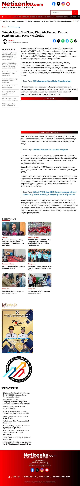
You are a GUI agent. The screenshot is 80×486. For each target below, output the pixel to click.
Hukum (25, 17)
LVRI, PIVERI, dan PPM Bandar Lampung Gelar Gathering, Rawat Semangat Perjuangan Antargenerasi (16, 402)
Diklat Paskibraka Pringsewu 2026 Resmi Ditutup (15, 417)
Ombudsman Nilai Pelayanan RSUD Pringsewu (16, 422)
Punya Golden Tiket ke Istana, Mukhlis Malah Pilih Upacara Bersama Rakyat (17, 443)
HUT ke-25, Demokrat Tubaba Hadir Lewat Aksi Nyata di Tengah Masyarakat (16, 432)
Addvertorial (62, 17)
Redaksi (11, 40)
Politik (33, 17)
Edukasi (50, 17)
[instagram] (63, 5)
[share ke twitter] (59, 42)
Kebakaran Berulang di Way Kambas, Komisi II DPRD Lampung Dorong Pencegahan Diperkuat (16, 395)
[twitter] (59, 5)
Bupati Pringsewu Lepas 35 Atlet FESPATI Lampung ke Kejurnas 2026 (16, 412)
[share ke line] (72, 42)
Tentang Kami (30, 477)
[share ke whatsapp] (63, 42)
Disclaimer (44, 477)
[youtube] (68, 5)
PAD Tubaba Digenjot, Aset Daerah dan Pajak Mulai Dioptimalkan (16, 427)
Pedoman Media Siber (61, 477)
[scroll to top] (75, 483)
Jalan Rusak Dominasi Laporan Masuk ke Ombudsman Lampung (44, 21)
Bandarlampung (14, 27)
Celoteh (73, 17)
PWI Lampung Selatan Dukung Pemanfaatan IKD (14, 407)
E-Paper (8, 17)
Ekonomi (42, 17)
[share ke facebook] (55, 42)
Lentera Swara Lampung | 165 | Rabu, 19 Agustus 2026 (17, 438)
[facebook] (54, 5)
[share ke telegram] (68, 42)
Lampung (17, 17)
